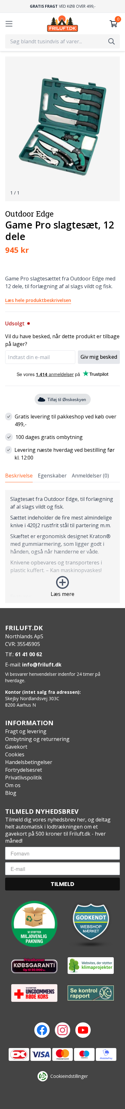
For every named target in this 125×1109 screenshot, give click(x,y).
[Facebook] (42, 1030)
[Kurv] (113, 23)
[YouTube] (83, 1030)
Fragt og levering (25, 731)
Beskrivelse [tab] (19, 475)
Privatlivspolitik (23, 777)
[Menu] (9, 23)
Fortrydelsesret (23, 769)
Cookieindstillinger (69, 1076)
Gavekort (16, 746)
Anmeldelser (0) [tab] (90, 475)
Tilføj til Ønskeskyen (66, 399)
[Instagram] (62, 1030)
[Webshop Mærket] (91, 924)
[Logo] (62, 23)
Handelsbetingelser (28, 762)
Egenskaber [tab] (52, 475)
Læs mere (62, 593)
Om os (13, 785)
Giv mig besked (98, 356)
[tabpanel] (62, 546)
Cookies (14, 754)
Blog (10, 792)
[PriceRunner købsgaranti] (34, 965)
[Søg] (111, 41)
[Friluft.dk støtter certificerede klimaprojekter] (91, 965)
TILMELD (62, 884)
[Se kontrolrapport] (91, 993)
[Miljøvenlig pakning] (34, 924)
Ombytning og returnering (37, 739)
